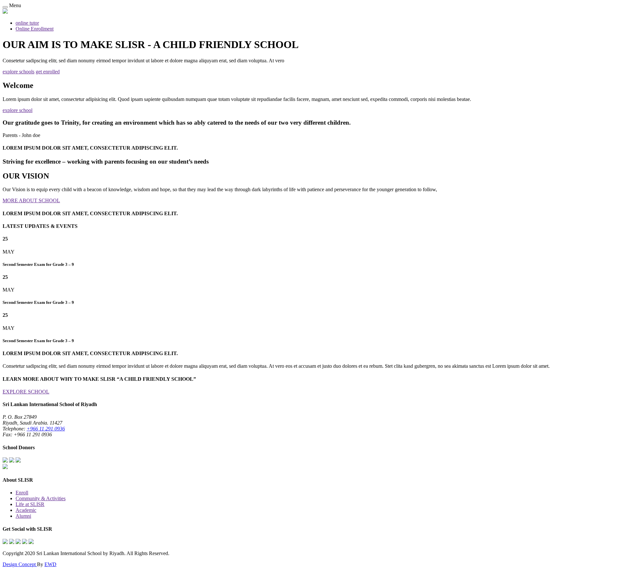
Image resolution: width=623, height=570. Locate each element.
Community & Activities (41, 498)
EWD (50, 564)
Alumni (23, 516)
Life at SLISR (30, 504)
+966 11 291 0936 (46, 428)
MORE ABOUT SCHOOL (31, 200)
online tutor (27, 23)
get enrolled (48, 71)
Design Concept (20, 564)
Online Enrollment (35, 28)
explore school (17, 110)
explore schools (18, 71)
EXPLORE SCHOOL (26, 391)
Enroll (22, 492)
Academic (26, 510)
